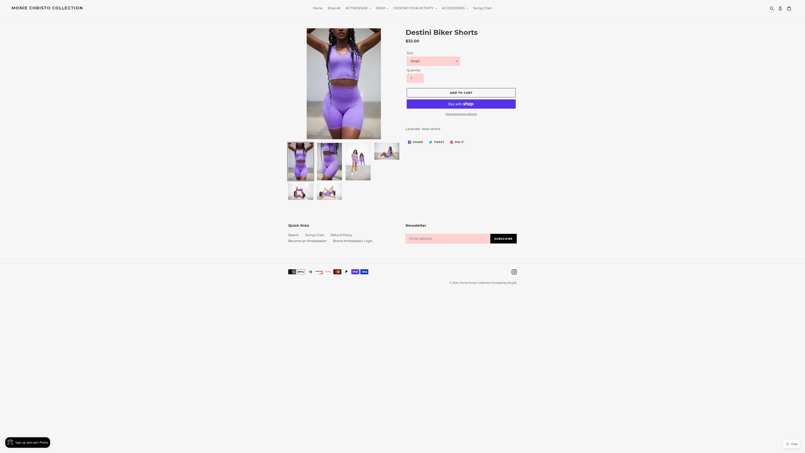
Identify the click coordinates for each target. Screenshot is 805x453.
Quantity (414, 70)
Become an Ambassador (307, 241)
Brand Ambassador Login (353, 241)
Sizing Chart (314, 235)
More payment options (461, 114)
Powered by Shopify (504, 282)
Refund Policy (341, 235)
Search (293, 235)
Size (410, 53)
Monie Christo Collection (47, 8)
